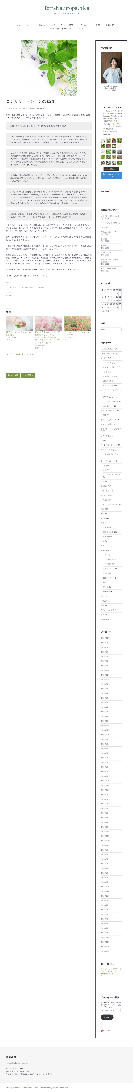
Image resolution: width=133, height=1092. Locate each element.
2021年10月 (105, 680)
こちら (29, 276)
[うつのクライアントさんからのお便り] (77, 323)
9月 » (108, 311)
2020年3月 (105, 767)
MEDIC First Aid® (107, 354)
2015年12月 (105, 951)
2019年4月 (105, 818)
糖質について (108, 532)
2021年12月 (105, 670)
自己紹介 (42, 25)
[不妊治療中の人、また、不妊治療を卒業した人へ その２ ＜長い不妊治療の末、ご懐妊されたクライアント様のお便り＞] (48, 323)
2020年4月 (105, 762)
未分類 (103, 518)
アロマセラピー (109, 397)
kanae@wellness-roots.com (18, 1063)
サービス (84, 25)
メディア (80, 29)
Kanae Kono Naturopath (32, 108)
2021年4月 (105, 707)
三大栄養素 (107, 527)
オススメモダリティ (108, 420)
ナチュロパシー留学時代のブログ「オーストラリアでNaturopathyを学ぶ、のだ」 (111, 972)
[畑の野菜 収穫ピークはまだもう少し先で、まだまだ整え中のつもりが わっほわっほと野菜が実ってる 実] (114, 152)
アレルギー (107, 363)
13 (105, 301)
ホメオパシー (108, 406)
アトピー (104, 358)
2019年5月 (105, 813)
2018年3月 (105, 873)
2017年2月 (105, 928)
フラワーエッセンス (110, 401)
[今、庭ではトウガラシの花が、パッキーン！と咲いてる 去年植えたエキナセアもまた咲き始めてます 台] (108, 157)
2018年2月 (105, 878)
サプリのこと (106, 436)
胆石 (105, 582)
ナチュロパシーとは (23, 25)
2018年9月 (105, 845)
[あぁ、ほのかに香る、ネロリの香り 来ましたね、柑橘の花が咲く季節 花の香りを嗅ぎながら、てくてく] (119, 163)
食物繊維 (106, 536)
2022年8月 (105, 647)
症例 (102, 546)
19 (102, 304)
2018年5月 (105, 864)
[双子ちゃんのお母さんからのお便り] (19, 323)
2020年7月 (105, 749)
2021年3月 (105, 712)
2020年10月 (105, 735)
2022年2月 (105, 661)
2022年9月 (105, 643)
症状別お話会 (108, 386)
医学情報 (104, 486)
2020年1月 (105, 776)
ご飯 (105, 470)
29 (111, 308)
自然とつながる (107, 610)
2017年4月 (105, 919)
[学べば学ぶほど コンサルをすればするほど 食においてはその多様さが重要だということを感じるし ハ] (103, 163)
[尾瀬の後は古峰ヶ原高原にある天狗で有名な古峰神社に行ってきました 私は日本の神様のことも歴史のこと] (108, 146)
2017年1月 (105, 933)
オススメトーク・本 (108, 411)
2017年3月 (105, 924)
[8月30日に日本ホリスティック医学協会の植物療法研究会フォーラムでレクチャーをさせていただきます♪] (103, 140)
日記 (102, 509)
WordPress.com (61, 1088)
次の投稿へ (28, 375)
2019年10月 (105, 790)
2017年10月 (105, 896)
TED (105, 415)
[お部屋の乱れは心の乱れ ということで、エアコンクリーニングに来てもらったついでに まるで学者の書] (119, 152)
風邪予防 (106, 592)
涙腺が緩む (105, 246)
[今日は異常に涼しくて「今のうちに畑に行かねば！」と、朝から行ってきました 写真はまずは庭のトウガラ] (119, 140)
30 (114, 308)
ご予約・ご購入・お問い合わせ (61, 29)
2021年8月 (105, 689)
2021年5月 (105, 703)
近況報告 (104, 239)
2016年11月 (105, 942)
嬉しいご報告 (106, 495)
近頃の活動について (108, 232)
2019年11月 (105, 785)
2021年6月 (105, 698)
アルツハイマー (109, 559)
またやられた (106, 253)
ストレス (104, 440)
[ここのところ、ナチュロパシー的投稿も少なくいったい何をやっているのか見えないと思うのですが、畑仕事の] (103, 146)
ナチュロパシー (107, 450)
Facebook (106, 191)
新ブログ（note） (68, 25)
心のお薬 (104, 500)
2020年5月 (105, 758)
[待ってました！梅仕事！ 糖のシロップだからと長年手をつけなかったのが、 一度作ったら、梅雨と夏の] (114, 157)
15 (111, 301)
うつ (105, 555)
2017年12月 (105, 887)
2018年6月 (105, 859)
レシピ (103, 466)
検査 (102, 541)
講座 (102, 615)
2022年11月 (105, 638)
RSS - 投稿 (107, 1031)
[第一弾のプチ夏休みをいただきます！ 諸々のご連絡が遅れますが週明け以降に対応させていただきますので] (119, 146)
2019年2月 (105, 822)
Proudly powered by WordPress (19, 1088)
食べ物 (103, 619)
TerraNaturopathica (66, 7)
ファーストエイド (107, 461)
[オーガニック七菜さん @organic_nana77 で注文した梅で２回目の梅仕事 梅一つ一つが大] (103, 157)
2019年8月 (105, 799)
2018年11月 (105, 836)
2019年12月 (105, 781)
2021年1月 (105, 721)
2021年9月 (105, 684)
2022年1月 (105, 666)
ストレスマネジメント (109, 445)
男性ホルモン (108, 578)
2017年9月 (105, 901)
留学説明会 (107, 381)
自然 (102, 606)
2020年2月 (105, 772)
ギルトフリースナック (111, 475)
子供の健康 (107, 573)
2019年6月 (105, 808)
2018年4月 (105, 868)
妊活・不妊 (20, 354)
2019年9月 (105, 795)
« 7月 (103, 311)
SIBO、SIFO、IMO (108, 269)
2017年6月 (105, 910)
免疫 (102, 481)
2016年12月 (105, 937)
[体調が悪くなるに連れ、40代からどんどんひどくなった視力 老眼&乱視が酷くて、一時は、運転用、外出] (119, 157)
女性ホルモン (108, 569)
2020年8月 (105, 744)
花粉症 (105, 587)
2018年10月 (105, 841)
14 (108, 301)
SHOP (98, 25)
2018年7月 (105, 855)
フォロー (107, 1017)
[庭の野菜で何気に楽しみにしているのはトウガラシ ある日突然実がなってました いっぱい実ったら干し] (108, 152)
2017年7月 (105, 905)
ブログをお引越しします (110, 216)
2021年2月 (105, 716)
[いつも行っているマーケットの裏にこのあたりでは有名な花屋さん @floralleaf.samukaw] (108, 163)
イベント (104, 372)
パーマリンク (31, 354)
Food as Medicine (107, 349)
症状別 (103, 550)
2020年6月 (105, 753)
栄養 (102, 523)
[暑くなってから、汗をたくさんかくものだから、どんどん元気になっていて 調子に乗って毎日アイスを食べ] (114, 140)
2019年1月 (105, 827)
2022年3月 (105, 656)
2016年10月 (105, 947)
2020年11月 (105, 730)
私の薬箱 (104, 601)
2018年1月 (105, 882)
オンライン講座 (107, 424)
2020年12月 (105, 726)
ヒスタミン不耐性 (110, 367)
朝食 (102, 514)
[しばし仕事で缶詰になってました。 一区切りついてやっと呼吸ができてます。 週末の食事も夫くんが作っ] (108, 140)
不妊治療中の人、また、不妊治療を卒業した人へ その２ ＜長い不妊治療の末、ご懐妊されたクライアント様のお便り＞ (47, 337)
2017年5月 (105, 914)
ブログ (53, 25)
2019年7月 (105, 804)
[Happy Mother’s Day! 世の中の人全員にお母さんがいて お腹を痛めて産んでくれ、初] (114, 163)
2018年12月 (105, 831)
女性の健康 (107, 564)
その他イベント (109, 376)
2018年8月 (105, 850)
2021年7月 (105, 693)
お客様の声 (110, 25)
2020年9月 (105, 739)
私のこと (104, 596)
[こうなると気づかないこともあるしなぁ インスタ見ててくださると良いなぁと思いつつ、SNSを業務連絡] (103, 152)
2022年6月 (105, 652)
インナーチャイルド (110, 504)
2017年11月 (105, 891)
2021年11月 (105, 675)
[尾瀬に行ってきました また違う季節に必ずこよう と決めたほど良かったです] (114, 146)
